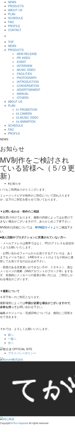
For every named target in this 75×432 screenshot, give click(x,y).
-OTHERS (22, 98)
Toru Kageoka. (21, 423)
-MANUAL (22, 94)
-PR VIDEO (23, 58)
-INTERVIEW (24, 66)
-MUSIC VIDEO (25, 70)
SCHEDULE (15, 18)
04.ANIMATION (25, 121)
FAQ (11, 22)
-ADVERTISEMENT (28, 90)
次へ (11, 343)
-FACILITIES (24, 74)
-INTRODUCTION (27, 82)
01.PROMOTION (26, 109)
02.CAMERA (24, 113)
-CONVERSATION (27, 86)
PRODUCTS (16, 6)
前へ (11, 335)
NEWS (12, 2)
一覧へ (12, 339)
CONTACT (14, 30)
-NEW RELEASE (26, 54)
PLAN (11, 14)
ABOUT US (15, 10)
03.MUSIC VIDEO (27, 117)
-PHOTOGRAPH (26, 78)
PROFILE (14, 26)
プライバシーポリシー (22, 353)
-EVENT (21, 62)
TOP (11, 42)
